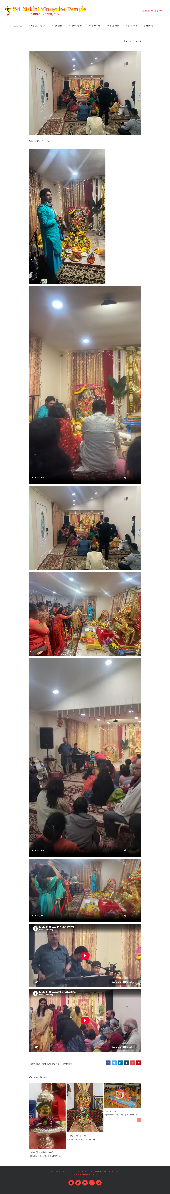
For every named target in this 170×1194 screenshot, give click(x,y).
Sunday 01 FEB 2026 (78, 1136)
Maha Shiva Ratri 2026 (41, 1152)
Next (137, 41)
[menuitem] (19, 26)
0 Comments (55, 1156)
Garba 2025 (110, 1111)
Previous (128, 41)
